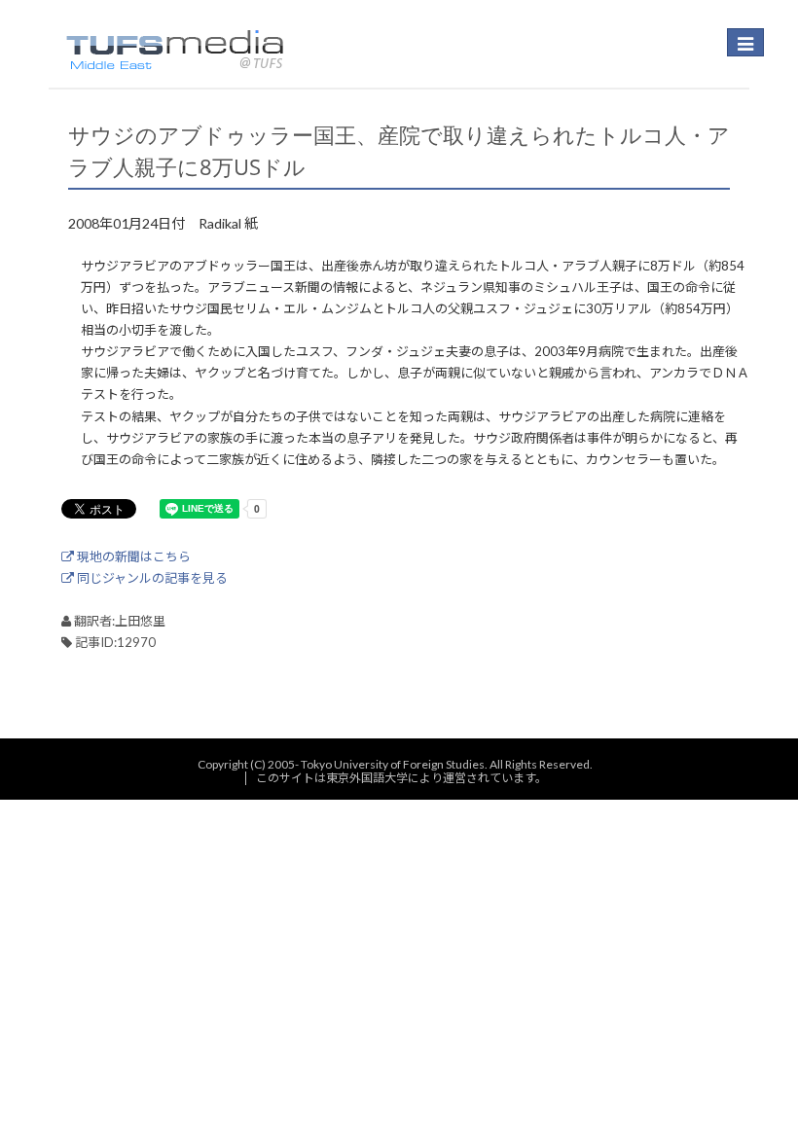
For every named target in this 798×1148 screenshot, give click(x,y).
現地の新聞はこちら (132, 556)
